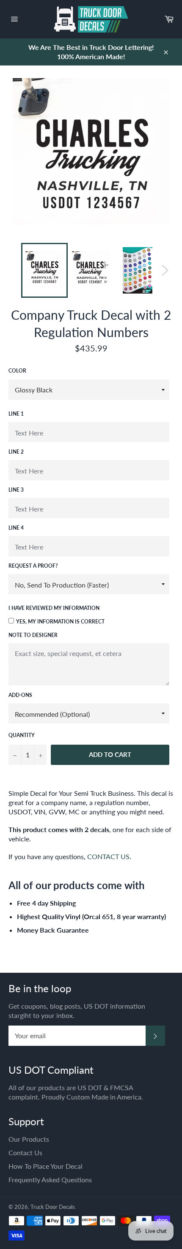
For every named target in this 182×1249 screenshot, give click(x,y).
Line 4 (16, 528)
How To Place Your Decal (45, 1166)
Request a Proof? (33, 566)
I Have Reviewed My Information (53, 608)
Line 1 (16, 414)
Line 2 (16, 452)
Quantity (21, 735)
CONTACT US (108, 856)
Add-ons (20, 695)
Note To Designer (33, 635)
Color (17, 370)
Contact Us (25, 1152)
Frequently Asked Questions (50, 1180)
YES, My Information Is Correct (60, 621)
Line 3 (16, 490)
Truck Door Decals (52, 1206)
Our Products (28, 1139)
